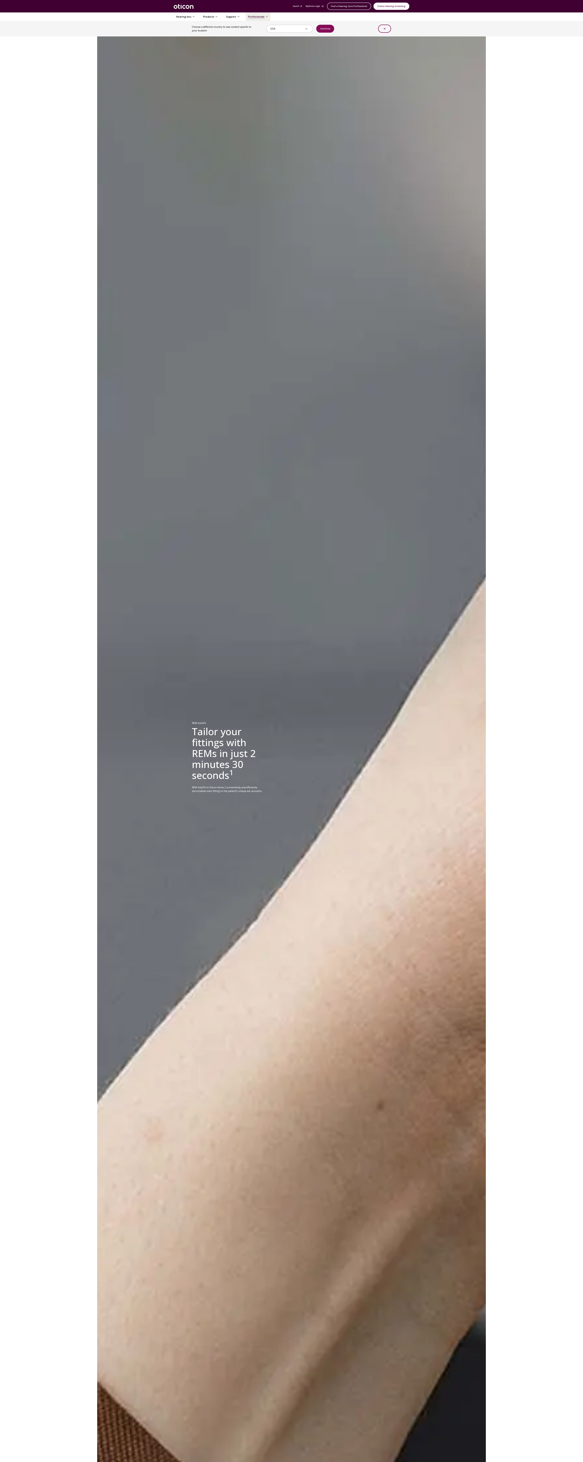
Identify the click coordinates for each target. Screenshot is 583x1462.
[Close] (384, 29)
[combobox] (287, 28)
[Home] (183, 6)
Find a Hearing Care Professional (349, 6)
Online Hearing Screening (391, 6)
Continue (325, 28)
